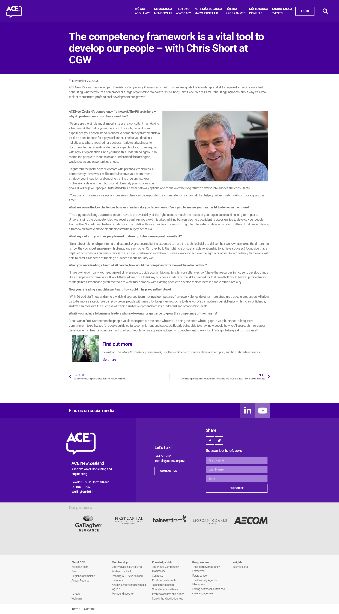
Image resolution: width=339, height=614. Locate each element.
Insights (237, 562)
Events (76, 594)
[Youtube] (262, 410)
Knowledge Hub (161, 562)
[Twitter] (219, 440)
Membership (120, 562)
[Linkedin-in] (247, 410)
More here (109, 359)
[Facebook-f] (210, 440)
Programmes (200, 562)
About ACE (78, 562)
